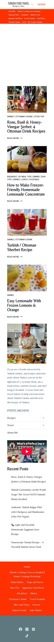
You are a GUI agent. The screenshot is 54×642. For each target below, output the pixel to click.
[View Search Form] (32, 4)
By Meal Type (25, 177)
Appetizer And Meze (15, 18)
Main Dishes (17, 582)
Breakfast (24, 15)
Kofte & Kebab (29, 18)
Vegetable (34, 179)
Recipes (11, 417)
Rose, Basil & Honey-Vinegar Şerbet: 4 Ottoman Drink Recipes (26, 126)
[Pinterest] (33, 629)
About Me (11, 11)
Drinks (10, 117)
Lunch (25, 179)
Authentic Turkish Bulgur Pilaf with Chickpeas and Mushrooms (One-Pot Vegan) (27, 512)
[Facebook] (20, 629)
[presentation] (27, 99)
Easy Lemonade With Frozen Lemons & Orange (24, 305)
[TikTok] (27, 636)
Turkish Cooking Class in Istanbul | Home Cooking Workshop (27, 574)
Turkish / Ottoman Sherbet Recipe (21, 247)
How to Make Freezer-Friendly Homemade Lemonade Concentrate (26, 189)
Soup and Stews (14, 15)
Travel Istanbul (37, 599)
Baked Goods (35, 15)
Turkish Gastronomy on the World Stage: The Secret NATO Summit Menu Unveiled (28, 494)
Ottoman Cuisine (14, 22)
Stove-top (39, 117)
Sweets (36, 604)
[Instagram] (27, 629)
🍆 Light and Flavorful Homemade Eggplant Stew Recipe (25, 529)
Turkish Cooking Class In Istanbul (28, 11)
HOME (42, 4)
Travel (24, 22)
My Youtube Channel (35, 22)
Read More (14, 138)
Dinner (36, 177)
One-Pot (14, 587)
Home (27, 566)
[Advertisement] (27, 52)
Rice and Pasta (21, 604)
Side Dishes (41, 18)
